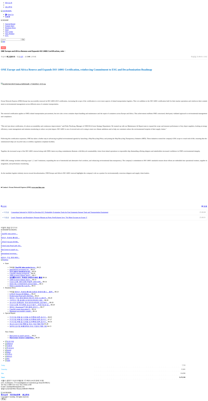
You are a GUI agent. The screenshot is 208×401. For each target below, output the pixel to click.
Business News (10, 28)
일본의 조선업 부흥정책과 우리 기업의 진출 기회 (28, 326)
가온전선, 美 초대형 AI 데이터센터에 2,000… (27, 300)
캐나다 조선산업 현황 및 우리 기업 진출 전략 (27, 324)
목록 (205, 206)
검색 (4, 206)
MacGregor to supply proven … (21, 336)
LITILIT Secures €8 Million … (20, 294)
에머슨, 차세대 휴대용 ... (10, 238)
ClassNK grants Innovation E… (20, 309)
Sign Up (10, 15)
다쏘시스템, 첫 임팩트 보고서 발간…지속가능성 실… (30, 305)
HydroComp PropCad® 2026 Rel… (22, 296)
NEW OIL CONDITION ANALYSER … (24, 284)
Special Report (10, 24)
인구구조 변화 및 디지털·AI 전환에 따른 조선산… (28, 317)
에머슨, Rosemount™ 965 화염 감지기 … (25, 307)
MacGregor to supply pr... (10, 250)
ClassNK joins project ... (9, 234)
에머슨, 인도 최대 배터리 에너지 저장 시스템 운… (29, 298)
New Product (9, 34)
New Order (9, 32)
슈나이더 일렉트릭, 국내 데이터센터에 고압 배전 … (29, 302)
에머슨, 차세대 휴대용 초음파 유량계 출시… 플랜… (34, 292)
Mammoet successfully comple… (21, 311)
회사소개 (8, 3)
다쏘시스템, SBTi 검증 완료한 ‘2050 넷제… (26, 282)
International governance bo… (20, 269)
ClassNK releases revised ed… (20, 273)
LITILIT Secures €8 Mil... (10, 242)
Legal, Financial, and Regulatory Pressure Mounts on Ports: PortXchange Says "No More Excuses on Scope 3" (49, 217)
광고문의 (8, 7)
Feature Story (9, 26)
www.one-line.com (38, 187)
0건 (21, 57)
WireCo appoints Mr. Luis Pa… (20, 286)
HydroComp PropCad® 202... (11, 246)
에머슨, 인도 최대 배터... (10, 257)
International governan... (9, 253)
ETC (7, 36)
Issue (7, 30)
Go (23, 39)
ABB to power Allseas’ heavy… (21, 275)
